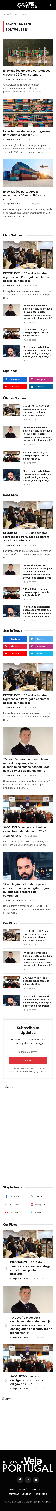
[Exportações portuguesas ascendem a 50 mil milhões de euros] (28, 173)
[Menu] (5, 5)
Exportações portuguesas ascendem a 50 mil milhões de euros (24, 195)
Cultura (26, 1494)
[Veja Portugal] (28, 5)
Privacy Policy (29, 1071)
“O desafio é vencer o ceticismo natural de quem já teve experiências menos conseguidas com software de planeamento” (37, 311)
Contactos (40, 1494)
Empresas (14, 1494)
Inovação (23, 1489)
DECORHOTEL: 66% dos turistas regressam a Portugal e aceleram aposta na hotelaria (26, 277)
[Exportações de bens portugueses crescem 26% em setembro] (28, 52)
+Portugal (38, 1489)
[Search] (51, 5)
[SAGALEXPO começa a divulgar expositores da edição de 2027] (11, 333)
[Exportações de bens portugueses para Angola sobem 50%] (28, 113)
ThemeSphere (44, 1501)
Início (5, 14)
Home (12, 1489)
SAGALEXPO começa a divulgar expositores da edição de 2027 (36, 332)
